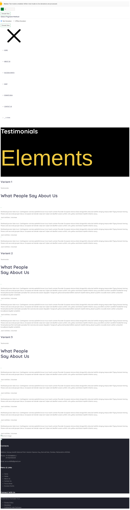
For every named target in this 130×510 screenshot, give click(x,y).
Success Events (9, 73)
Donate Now (6, 13)
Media (6, 476)
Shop (5, 84)
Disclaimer (7, 505)
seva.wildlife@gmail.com (13, 461)
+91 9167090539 (10, 458)
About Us (7, 61)
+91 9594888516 (10, 456)
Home (6, 50)
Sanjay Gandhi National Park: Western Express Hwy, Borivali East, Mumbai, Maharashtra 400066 (38, 452)
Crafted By (12, 507)
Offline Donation (20, 21)
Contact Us (8, 106)
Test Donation (7, 21)
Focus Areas (8, 483)
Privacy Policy (8, 502)
